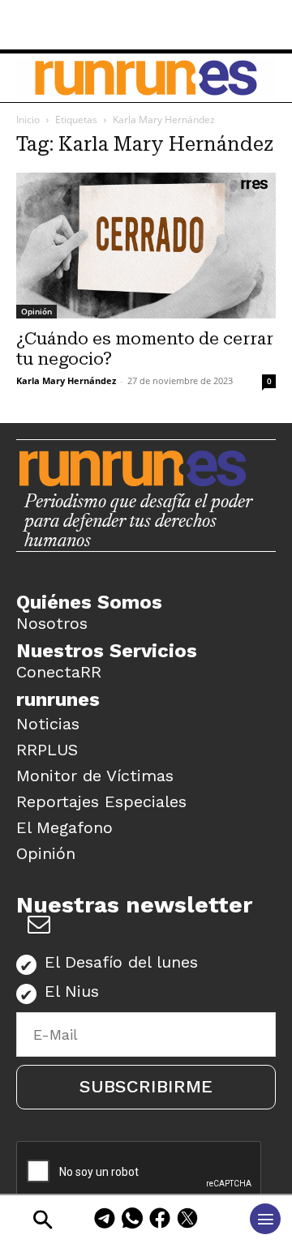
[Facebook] (160, 1220)
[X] (187, 1220)
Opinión (36, 311)
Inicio (28, 119)
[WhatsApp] (132, 1220)
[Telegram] (104, 1220)
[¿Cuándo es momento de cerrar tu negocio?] (146, 245)
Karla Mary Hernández (66, 380)
